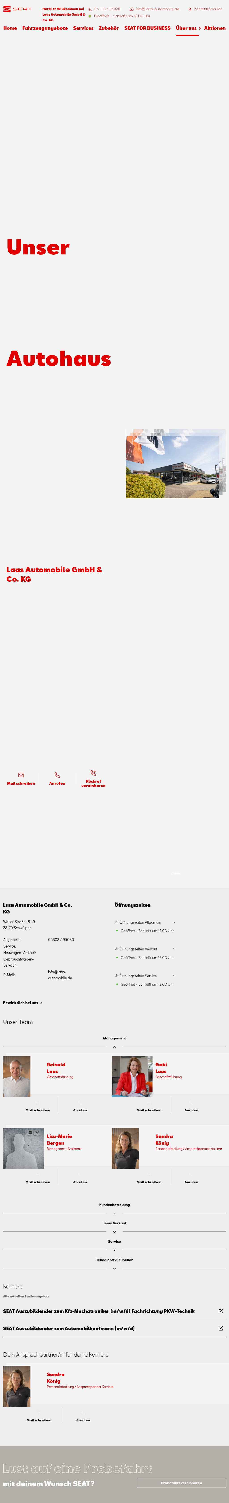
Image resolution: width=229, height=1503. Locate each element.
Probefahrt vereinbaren (181, 1483)
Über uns (186, 28)
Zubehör (109, 28)
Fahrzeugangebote (45, 28)
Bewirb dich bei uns (20, 1003)
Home (10, 28)
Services (83, 28)
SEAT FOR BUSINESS (147, 28)
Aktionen (215, 28)
